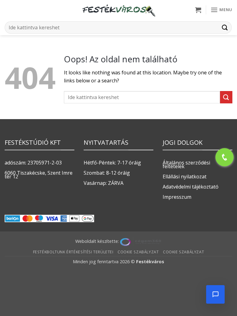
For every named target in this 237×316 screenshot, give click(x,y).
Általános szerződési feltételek (186, 164)
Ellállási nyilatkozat (184, 176)
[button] (198, 10)
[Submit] (225, 27)
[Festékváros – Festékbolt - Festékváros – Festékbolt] (118, 10)
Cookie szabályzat (138, 252)
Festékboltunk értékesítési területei (73, 252)
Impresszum (177, 196)
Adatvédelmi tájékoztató (190, 186)
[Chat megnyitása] (215, 294)
